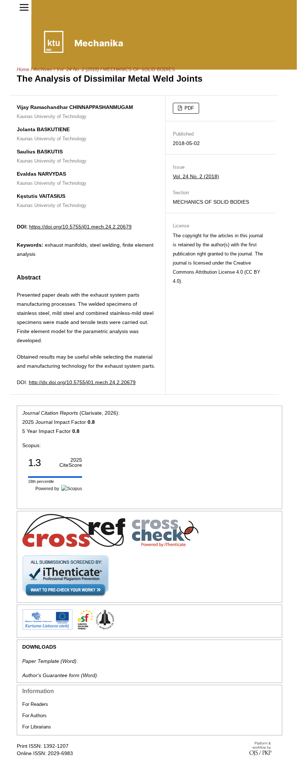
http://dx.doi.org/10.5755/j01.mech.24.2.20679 (82, 382)
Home (23, 69)
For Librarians (36, 727)
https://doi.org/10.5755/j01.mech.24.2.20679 (80, 227)
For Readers (35, 704)
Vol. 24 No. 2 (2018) (78, 69)
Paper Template (40, 661)
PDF (188, 108)
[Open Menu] (24, 7)
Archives (43, 69)
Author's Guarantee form (50, 675)
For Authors (34, 715)
